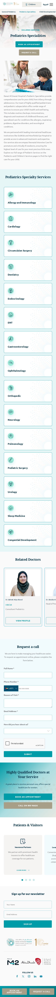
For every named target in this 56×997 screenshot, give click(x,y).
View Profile (23, 620)
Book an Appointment (29, 44)
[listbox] (28, 731)
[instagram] (29, 976)
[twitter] (23, 976)
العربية (45, 4)
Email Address (11, 711)
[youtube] (41, 976)
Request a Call (41, 991)
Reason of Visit (11, 695)
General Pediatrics (9, 12)
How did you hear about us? (16, 724)
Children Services (30, 30)
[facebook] (17, 976)
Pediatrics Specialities (27, 12)
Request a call (29, 52)
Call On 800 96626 (28, 805)
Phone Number (11, 681)
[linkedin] (35, 976)
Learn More (21, 870)
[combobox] (11, 688)
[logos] (12, 961)
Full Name (9, 668)
